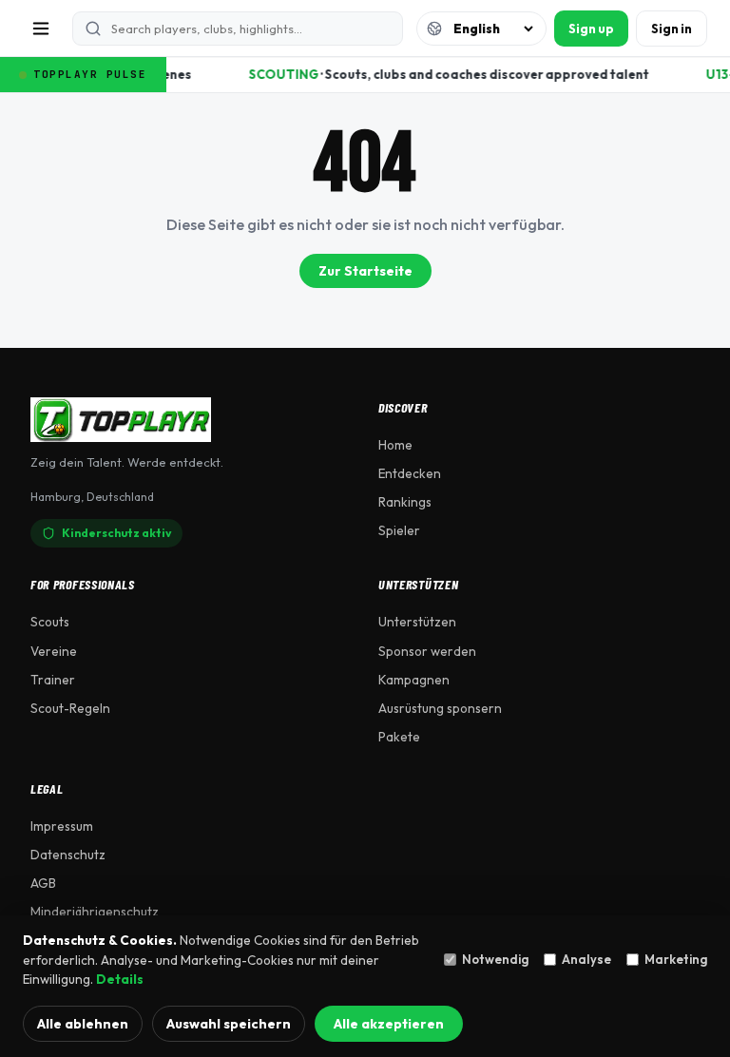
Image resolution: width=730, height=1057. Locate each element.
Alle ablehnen (82, 1023)
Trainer (52, 679)
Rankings (405, 501)
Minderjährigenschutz (94, 911)
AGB (43, 883)
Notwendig (495, 959)
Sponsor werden (427, 651)
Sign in (671, 28)
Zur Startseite (365, 270)
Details (120, 979)
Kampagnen (414, 679)
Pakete (399, 736)
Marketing (675, 959)
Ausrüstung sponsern (440, 708)
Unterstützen (417, 621)
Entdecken (409, 473)
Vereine (53, 651)
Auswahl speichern (228, 1023)
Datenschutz (68, 854)
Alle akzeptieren (389, 1023)
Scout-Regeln (70, 708)
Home (395, 444)
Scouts (49, 621)
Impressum (61, 826)
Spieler (399, 530)
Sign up (591, 28)
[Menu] (41, 28)
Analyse (586, 959)
